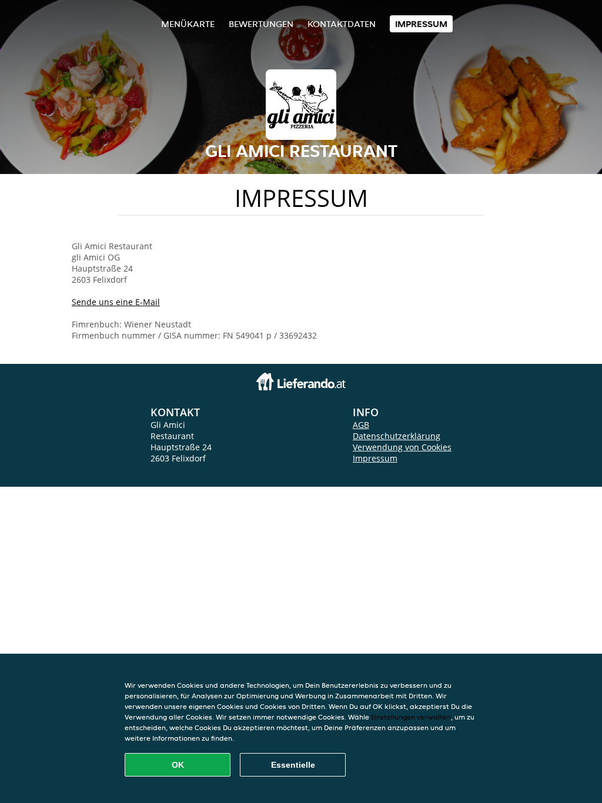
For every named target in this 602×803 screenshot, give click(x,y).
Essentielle (293, 764)
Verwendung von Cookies (402, 447)
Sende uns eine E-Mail (116, 301)
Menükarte (188, 24)
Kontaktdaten (341, 24)
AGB (361, 424)
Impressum (421, 24)
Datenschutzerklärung (396, 435)
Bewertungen (261, 24)
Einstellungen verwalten (411, 716)
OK (178, 764)
